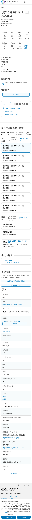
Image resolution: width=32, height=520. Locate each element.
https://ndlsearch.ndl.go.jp (10, 438)
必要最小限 (9, 517)
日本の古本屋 (8, 260)
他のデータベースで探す (11, 114)
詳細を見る (26, 47)
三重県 (4, 321)
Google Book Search (10, 263)
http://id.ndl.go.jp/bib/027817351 (13, 448)
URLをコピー (10, 104)
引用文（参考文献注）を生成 (12, 108)
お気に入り (5, 104)
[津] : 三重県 (6, 331)
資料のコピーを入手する (8, 499)
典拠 (14, 323)
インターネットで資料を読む (9, 496)
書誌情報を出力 (9, 111)
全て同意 (24, 517)
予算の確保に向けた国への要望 (12, 305)
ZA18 (4, 399)
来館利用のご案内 (24, 139)
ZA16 (4, 396)
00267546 (16, 321)
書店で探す (16, 95)
